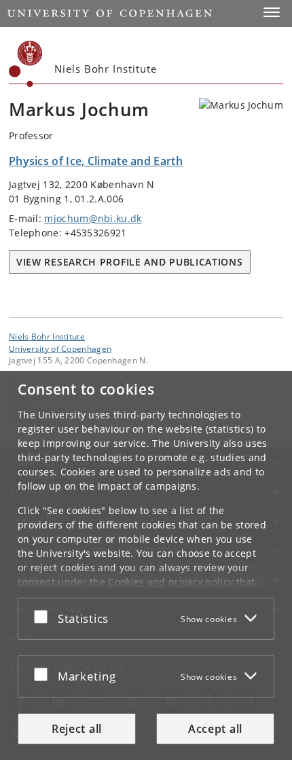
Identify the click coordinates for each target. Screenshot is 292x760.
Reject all (77, 728)
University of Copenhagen (60, 348)
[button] (271, 12)
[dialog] (146, 565)
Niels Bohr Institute (47, 336)
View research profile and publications (129, 261)
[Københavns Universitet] (26, 64)
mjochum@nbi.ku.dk (92, 218)
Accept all (215, 728)
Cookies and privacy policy (170, 581)
